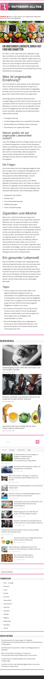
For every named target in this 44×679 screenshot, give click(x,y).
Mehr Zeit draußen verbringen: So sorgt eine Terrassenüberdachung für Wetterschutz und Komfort (23, 478)
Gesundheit (18, 16)
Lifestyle (6, 614)
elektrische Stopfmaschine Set (12, 244)
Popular (12, 450)
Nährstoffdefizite (19, 173)
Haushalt (6, 607)
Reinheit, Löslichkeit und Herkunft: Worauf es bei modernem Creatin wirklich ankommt (21, 398)
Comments (21, 450)
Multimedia (7, 621)
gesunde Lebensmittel (19, 290)
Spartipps (6, 625)
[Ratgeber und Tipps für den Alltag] (22, 6)
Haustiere (6, 611)
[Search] (37, 442)
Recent (4, 450)
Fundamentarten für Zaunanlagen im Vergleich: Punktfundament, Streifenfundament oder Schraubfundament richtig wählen (22, 642)
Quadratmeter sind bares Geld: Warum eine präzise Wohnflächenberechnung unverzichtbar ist (28, 504)
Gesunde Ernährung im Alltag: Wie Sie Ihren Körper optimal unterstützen (19, 427)
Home (10, 16)
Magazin (6, 618)
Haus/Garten (7, 604)
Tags (29, 450)
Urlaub (5, 628)
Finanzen (6, 597)
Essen (5, 590)
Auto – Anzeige (8, 583)
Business (6, 586)
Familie (5, 593)
